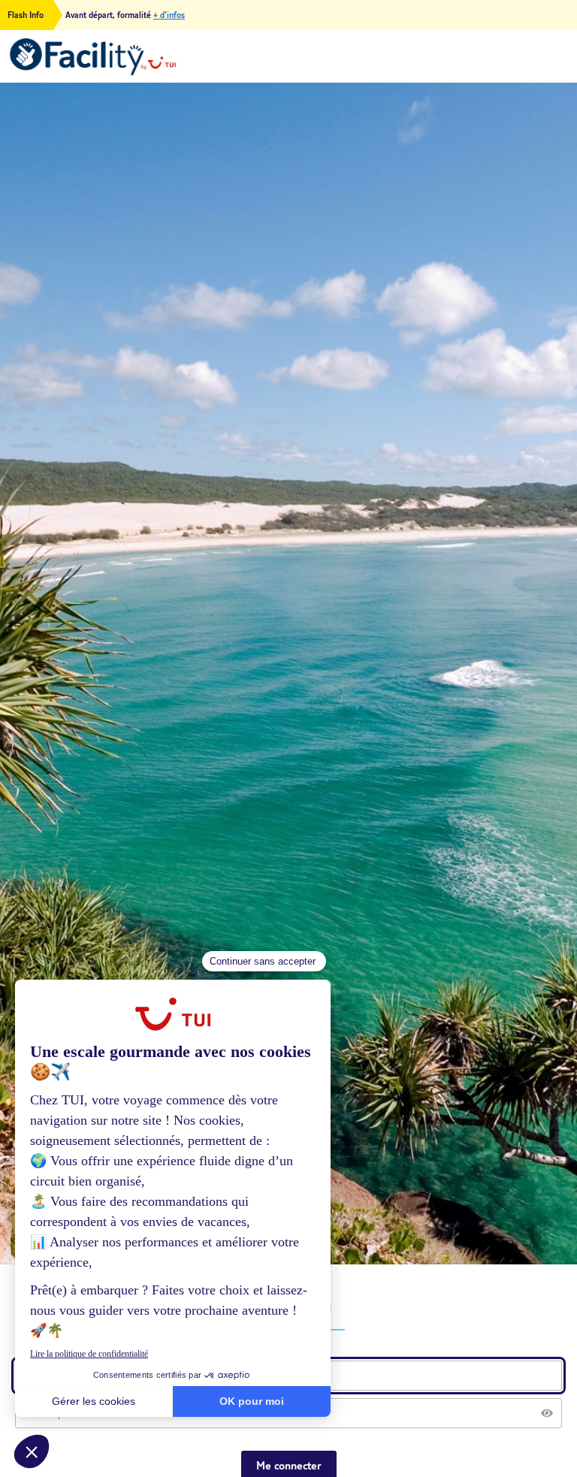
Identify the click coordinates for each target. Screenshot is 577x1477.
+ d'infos (169, 15)
